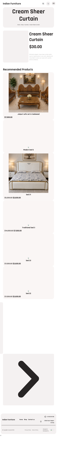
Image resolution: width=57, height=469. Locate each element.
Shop (22, 25)
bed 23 (28, 260)
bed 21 (28, 195)
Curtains (27, 25)
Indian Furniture (12, 3)
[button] (43, 3)
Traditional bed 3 (28, 227)
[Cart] (48, 4)
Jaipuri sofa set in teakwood (28, 114)
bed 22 (28, 293)
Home (18, 25)
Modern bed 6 (28, 150)
